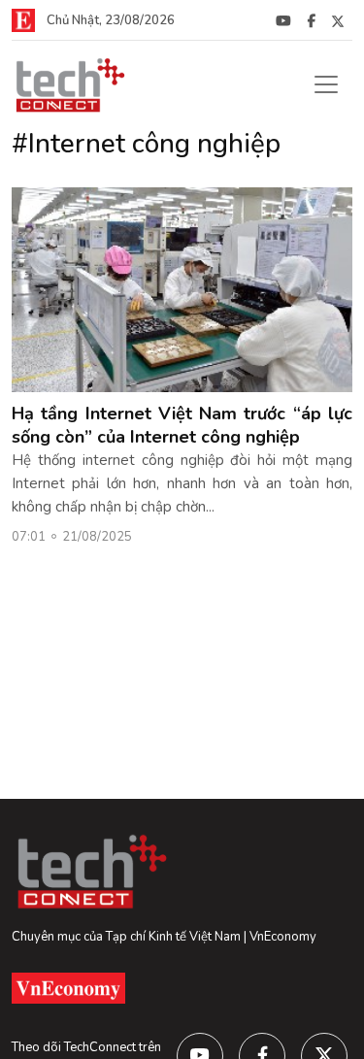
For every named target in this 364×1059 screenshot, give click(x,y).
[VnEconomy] (23, 19)
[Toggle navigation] (326, 84)
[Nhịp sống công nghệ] (69, 84)
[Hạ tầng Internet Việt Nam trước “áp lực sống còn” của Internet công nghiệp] (182, 288)
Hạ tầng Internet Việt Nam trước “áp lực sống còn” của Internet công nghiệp (182, 425)
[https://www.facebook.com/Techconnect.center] (311, 20)
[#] (283, 20)
